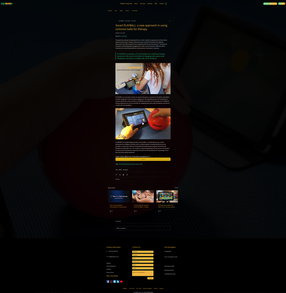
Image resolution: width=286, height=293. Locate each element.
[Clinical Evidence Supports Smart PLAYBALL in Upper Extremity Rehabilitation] (143, 196)
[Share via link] (127, 174)
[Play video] (143, 123)
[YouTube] (121, 281)
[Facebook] (108, 281)
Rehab (121, 10)
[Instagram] (111, 281)
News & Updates (148, 288)
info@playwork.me (113, 256)
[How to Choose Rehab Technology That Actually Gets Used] (119, 196)
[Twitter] (114, 281)
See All (176, 187)
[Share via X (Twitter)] (120, 174)
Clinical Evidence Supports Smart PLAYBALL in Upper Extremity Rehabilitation (141, 206)
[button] (142, 4)
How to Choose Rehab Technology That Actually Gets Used (118, 206)
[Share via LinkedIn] (123, 174)
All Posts (110, 10)
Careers (156, 288)
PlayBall (125, 288)
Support (161, 288)
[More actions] (170, 21)
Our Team (139, 288)
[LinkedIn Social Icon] (118, 281)
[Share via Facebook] (116, 174)
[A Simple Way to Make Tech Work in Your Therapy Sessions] (167, 196)
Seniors (127, 10)
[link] (166, 3)
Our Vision (132, 288)
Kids (116, 10)
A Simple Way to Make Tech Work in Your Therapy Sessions (166, 206)
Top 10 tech (134, 10)
